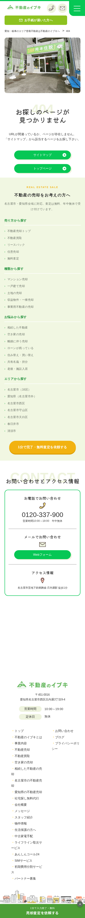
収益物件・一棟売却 (20, 299)
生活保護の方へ (25, 830)
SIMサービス (23, 860)
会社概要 (21, 804)
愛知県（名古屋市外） (22, 396)
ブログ (59, 737)
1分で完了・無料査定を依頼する (42, 447)
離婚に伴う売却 (17, 341)
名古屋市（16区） (19, 389)
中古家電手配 (24, 836)
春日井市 (13, 423)
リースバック (16, 244)
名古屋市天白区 (17, 417)
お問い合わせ (64, 731)
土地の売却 (14, 293)
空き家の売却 (16, 334)
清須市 (11, 430)
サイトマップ (42, 155)
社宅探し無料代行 (27, 798)
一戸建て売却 (16, 286)
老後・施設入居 (17, 368)
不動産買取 (14, 238)
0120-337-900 (42, 515)
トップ (19, 731)
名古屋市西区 (16, 403)
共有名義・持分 (17, 361)
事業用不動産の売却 (20, 306)
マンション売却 (17, 279)
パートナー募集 (25, 878)
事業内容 (21, 743)
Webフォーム (42, 554)
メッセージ (22, 811)
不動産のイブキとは (28, 737)
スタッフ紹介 (24, 817)
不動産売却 (22, 749)
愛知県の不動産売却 (28, 792)
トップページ (42, 168)
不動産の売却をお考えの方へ (42, 195)
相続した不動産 (17, 327)
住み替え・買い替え (20, 355)
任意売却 (13, 251)
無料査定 (13, 258)
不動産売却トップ (19, 231)
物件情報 (21, 823)
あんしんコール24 (27, 854)
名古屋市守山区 (17, 410)
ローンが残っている (20, 348)
